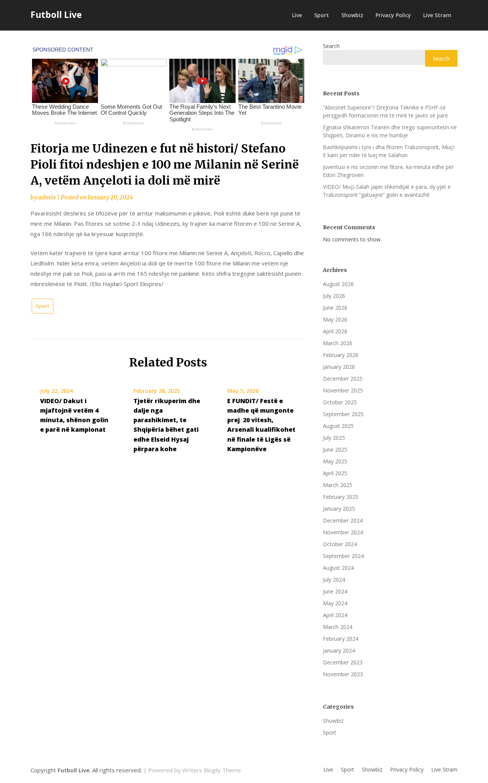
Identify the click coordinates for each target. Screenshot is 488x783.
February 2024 (340, 638)
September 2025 (343, 414)
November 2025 (343, 390)
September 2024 (343, 556)
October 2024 (340, 544)
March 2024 (337, 626)
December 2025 (343, 378)
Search (331, 46)
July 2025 (334, 437)
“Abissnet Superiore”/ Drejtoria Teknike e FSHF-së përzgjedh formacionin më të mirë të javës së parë (385, 111)
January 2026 (339, 366)
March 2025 (337, 485)
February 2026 (340, 355)
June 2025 (335, 449)
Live (297, 15)
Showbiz (352, 15)
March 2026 (337, 343)
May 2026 (335, 319)
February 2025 (340, 496)
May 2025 (335, 461)
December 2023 (343, 662)
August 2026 (338, 284)
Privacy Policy (393, 15)
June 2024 (335, 591)
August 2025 (338, 425)
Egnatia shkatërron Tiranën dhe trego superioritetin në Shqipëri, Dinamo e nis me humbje (390, 131)
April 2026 (335, 331)
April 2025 (335, 473)
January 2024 (339, 650)
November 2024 (343, 532)
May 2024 (335, 603)
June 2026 (335, 307)
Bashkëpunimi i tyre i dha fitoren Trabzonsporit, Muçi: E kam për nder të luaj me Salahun (389, 151)
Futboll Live (56, 14)
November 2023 (343, 674)
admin (47, 197)
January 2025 (339, 508)
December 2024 (343, 520)
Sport (321, 15)
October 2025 (340, 402)
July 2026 (334, 295)
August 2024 (338, 567)
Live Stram (437, 15)
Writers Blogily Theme (211, 770)
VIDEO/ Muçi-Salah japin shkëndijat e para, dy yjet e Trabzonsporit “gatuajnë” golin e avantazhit (387, 190)
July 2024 (334, 579)
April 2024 (335, 615)
